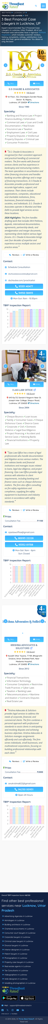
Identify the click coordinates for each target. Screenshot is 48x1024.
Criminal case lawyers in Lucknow (19, 941)
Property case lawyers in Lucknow (19, 962)
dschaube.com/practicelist (21, 280)
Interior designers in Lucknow (17, 949)
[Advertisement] (24, 868)
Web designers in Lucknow (16, 979)
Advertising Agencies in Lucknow (19, 916)
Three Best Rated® (26, 1019)
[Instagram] (12, 1010)
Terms (14, 1014)
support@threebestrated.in (21, 1005)
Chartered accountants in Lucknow (19, 929)
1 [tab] (22, 77)
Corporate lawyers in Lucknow (17, 937)
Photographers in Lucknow (16, 958)
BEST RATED (6, 13)
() (30, 93)
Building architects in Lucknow (17, 924)
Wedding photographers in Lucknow (20, 983)
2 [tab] (24, 77)
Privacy (5, 1014)
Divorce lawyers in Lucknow (16, 945)
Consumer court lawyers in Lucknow (20, 933)
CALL (11, 83)
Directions (34, 102)
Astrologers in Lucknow (14, 920)
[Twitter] (8, 1010)
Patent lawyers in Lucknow (16, 954)
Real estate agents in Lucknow (18, 966)
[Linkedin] (23, 1010)
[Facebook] (2, 1010)
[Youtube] (18, 1010)
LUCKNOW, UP (19, 13)
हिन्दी (26, 16)
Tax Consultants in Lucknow (16, 970)
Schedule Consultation (19, 267)
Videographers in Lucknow (16, 974)
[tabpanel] (24, 66)
